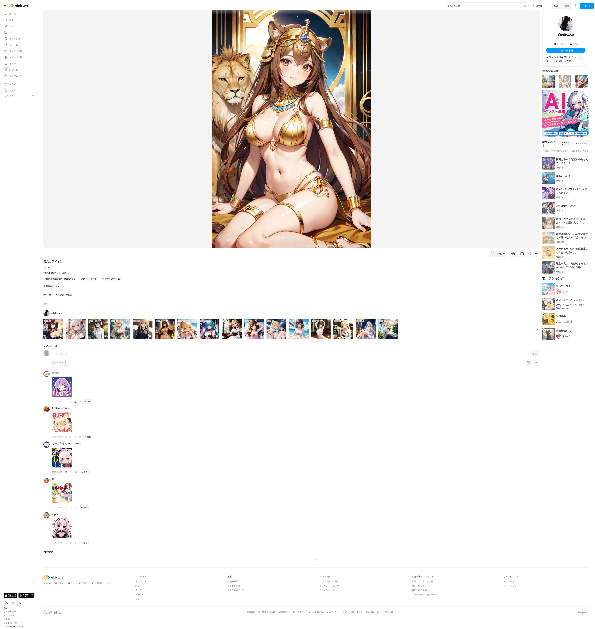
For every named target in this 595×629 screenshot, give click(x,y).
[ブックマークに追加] (522, 253)
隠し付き (59, 362)
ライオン (59, 286)
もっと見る (580, 143)
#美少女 (60, 294)
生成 (556, 5)
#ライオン (48, 294)
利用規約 (7, 619)
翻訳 (45, 303)
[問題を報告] (80, 401)
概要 (5, 608)
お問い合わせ (9, 615)
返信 (89, 401)
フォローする (565, 50)
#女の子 (70, 294)
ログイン (587, 5)
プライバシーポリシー (13, 623)
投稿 (567, 5)
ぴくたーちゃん (10, 611)
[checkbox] (53, 362)
